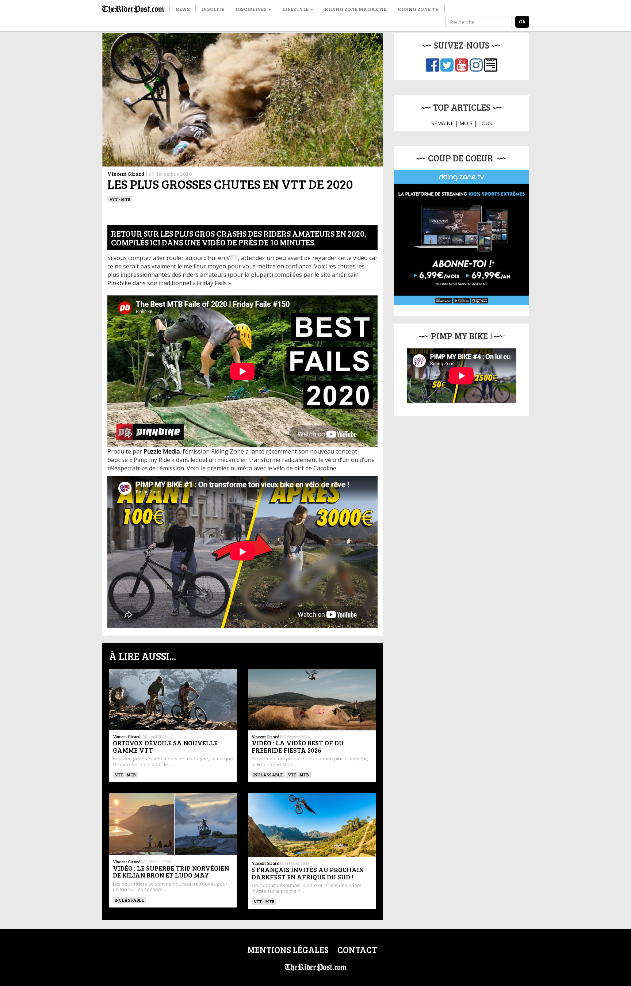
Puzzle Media (162, 451)
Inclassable (268, 774)
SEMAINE (442, 123)
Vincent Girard (126, 173)
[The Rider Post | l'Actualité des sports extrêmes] (132, 9)
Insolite (212, 8)
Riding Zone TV (418, 8)
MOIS (466, 123)
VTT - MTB (119, 199)
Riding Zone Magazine (355, 8)
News (182, 8)
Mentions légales (288, 950)
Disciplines (252, 8)
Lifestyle (296, 8)
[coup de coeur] (461, 237)
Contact (357, 950)
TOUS (485, 123)
